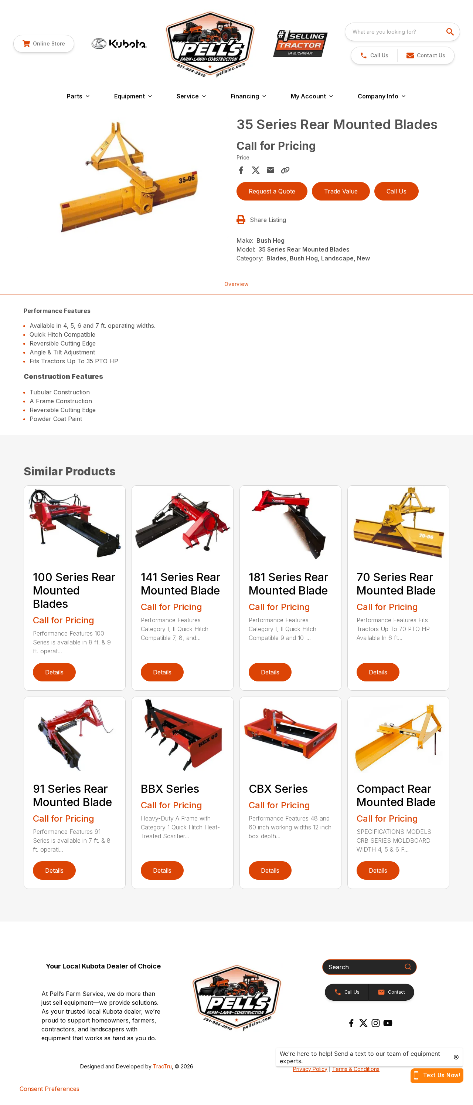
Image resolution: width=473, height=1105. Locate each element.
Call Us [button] (396, 191)
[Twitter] (363, 1023)
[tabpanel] (128, 179)
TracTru (162, 1066)
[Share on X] (255, 170)
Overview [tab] (236, 284)
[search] (451, 31)
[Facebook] (351, 1023)
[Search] (408, 966)
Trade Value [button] (341, 191)
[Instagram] (375, 1023)
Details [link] (54, 672)
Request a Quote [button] (272, 191)
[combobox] (402, 32)
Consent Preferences (49, 1088)
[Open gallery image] (128, 178)
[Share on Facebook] (240, 170)
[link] (44, 43)
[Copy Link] (285, 170)
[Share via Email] (270, 170)
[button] (374, 55)
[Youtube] (387, 1023)
